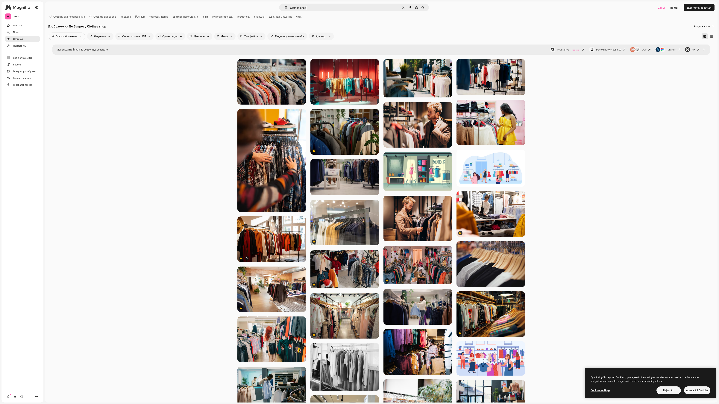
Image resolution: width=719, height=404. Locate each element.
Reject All (668, 390)
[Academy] (15, 397)
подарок (126, 16)
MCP (644, 49)
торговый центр (158, 16)
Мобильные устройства (608, 49)
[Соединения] (8, 397)
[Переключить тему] (22, 397)
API (693, 49)
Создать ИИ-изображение (69, 16)
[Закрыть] (704, 49)
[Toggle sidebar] (37, 7)
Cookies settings (600, 390)
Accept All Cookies (697, 390)
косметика (243, 16)
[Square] (712, 36)
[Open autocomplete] (284, 7)
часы (299, 16)
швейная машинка (280, 16)
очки (205, 16)
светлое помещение (185, 16)
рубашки (259, 16)
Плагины (671, 49)
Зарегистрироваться (699, 7)
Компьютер (568, 49)
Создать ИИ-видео (104, 16)
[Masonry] (705, 36)
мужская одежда (222, 16)
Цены (661, 7)
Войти (674, 7)
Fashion (140, 16)
